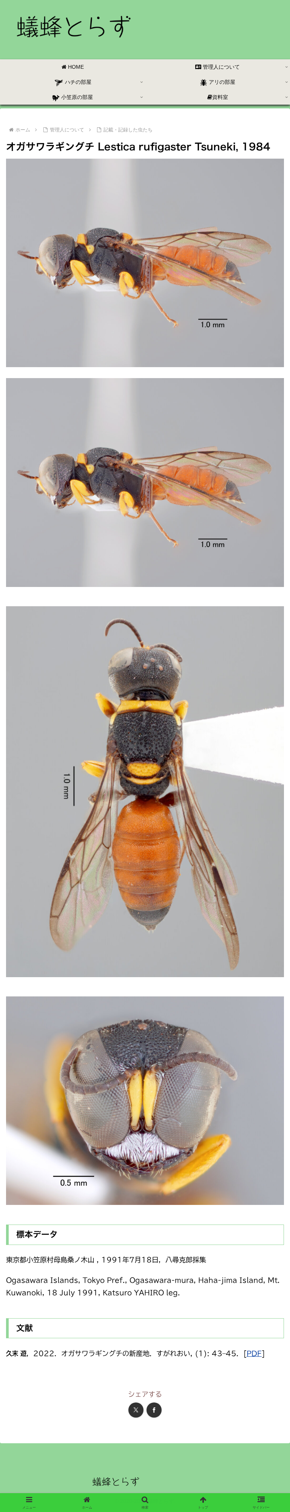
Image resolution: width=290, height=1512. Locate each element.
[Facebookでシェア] (154, 1410)
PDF (254, 1353)
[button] (268, 1163)
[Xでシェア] (135, 1410)
